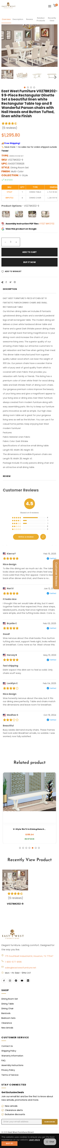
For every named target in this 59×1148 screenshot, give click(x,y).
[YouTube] (21, 980)
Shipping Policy (8, 1050)
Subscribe (49, 1122)
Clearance (6, 1023)
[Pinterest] (15, 980)
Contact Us (7, 1046)
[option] (29, 808)
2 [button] (28, 87)
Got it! (9, 1143)
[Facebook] (3, 980)
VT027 (42, 223)
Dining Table (7, 1003)
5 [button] (32, 848)
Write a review (26, 536)
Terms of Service (9, 1074)
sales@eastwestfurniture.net (20, 967)
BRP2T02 (50, 223)
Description (18, 19)
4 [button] (34, 87)
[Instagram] (9, 980)
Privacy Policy (8, 1070)
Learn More (34, 1139)
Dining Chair (7, 1008)
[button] (43, 537)
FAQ (3, 1060)
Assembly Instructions (12, 1065)
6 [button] (36, 848)
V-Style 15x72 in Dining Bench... (29, 829)
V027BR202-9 (15, 903)
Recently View (52, 19)
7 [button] (39, 848)
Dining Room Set (9, 998)
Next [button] (55, 77)
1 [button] (24, 87)
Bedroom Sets (8, 1018)
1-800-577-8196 (13, 961)
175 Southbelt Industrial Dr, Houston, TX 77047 (29, 956)
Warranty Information (12, 1055)
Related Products (41, 19)
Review (29, 19)
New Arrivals (7, 1027)
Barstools (5, 1013)
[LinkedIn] (27, 980)
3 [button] (31, 87)
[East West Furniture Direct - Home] (29, 934)
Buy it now (29, 262)
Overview (6, 19)
